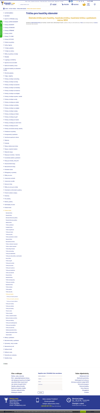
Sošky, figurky (8, 45)
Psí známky (8, 198)
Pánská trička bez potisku (11, 220)
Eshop (29, 1)
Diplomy (7, 140)
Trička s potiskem (10, 224)
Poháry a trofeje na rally (11, 99)
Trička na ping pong (10, 279)
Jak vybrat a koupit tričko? (18, 384)
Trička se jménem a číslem (11, 236)
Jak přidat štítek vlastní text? (19, 382)
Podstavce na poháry (10, 131)
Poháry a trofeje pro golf (11, 117)
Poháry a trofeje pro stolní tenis (13, 122)
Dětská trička (9, 222)
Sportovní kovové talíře (11, 62)
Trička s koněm (9, 313)
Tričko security (9, 291)
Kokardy (7, 143)
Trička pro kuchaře (10, 263)
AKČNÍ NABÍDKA (9, 13)
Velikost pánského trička (11, 330)
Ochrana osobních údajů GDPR (80, 382)
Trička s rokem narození (11, 246)
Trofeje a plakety (9, 48)
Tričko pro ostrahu (10, 306)
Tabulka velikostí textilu (18, 386)
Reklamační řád (84, 376)
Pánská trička (9, 215)
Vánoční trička (9, 239)
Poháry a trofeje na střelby (12, 105)
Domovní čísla (8, 184)
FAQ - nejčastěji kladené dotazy (20, 378)
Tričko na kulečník (10, 272)
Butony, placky (9, 201)
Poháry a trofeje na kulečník (12, 84)
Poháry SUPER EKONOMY (11, 21)
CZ (77, 1)
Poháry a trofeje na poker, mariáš (13, 96)
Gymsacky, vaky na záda (11, 343)
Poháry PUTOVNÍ (9, 39)
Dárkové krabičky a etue (11, 65)
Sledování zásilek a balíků (18, 388)
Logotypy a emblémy (10, 59)
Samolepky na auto (10, 204)
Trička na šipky (9, 287)
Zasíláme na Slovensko (35, 1)
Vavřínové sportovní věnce (12, 137)
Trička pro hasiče (21, 8)
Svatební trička (9, 227)
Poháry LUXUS (8, 33)
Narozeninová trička (10, 241)
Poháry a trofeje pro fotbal (12, 114)
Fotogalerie (85, 390)
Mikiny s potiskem (9, 337)
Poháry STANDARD (10, 27)
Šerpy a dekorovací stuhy (11, 146)
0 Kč (88, 4)
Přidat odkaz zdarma (43, 1)
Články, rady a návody (17, 376)
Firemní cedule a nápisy (11, 193)
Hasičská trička (9, 277)
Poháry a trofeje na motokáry (12, 87)
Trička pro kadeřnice (10, 270)
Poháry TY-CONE (9, 36)
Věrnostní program (83, 384)
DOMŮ (6, 8)
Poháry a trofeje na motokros (12, 90)
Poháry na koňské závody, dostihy (14, 128)
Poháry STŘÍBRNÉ (9, 30)
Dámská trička (9, 213)
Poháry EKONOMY (9, 24)
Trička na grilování (10, 229)
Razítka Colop (8, 358)
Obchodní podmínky (83, 378)
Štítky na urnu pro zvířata (11, 187)
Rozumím (83, 411)
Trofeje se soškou (9, 51)
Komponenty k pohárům (11, 134)
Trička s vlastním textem (11, 315)
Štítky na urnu (8, 175)
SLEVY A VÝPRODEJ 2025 (11, 19)
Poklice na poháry (9, 42)
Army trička (8, 258)
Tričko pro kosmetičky (11, 325)
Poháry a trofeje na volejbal (12, 108)
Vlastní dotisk (9, 334)
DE (81, 1)
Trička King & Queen (10, 248)
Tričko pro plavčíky (10, 327)
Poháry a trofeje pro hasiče (12, 119)
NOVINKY (7, 16)
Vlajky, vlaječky (9, 76)
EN (83, 1)
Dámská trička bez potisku (12, 217)
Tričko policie (9, 289)
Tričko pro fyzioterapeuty (11, 322)
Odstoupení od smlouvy (82, 380)
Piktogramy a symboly (10, 172)
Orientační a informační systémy (13, 190)
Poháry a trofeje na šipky (11, 111)
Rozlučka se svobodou (11, 355)
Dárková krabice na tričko (11, 318)
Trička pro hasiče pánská (12, 296)
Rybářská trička (9, 284)
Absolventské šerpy (10, 163)
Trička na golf (9, 260)
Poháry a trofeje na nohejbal (12, 93)
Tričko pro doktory (10, 320)
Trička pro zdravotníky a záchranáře (14, 256)
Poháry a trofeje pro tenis (11, 125)
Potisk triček (12, 8)
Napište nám (57, 1)
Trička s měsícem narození (11, 244)
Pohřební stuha (9, 169)
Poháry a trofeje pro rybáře (12, 102)
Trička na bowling (10, 251)
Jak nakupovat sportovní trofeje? (20, 380)
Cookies (86, 392)
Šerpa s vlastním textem (11, 149)
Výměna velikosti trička (18, 390)
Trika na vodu (9, 310)
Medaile (7, 57)
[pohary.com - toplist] (5, 363)
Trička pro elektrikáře (10, 253)
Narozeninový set (9, 346)
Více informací (76, 411)
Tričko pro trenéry (10, 308)
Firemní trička (9, 275)
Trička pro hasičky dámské (34, 8)
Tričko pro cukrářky (10, 282)
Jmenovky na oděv (10, 181)
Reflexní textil (8, 349)
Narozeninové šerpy (10, 166)
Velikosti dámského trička (11, 332)
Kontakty (61, 1)
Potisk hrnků (8, 207)
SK (79, 1)
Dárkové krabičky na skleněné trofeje (12, 69)
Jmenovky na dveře (10, 178)
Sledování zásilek (51, 1)
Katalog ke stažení (16, 392)
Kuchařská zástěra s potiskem (12, 157)
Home (26, 1)
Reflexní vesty (8, 352)
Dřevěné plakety (9, 73)
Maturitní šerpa (9, 152)
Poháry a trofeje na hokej (11, 81)
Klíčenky (7, 195)
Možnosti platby (84, 386)
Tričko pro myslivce (10, 267)
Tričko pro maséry (10, 303)
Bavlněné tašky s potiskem (12, 340)
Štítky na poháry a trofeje (11, 54)
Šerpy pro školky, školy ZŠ (12, 160)
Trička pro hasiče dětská (11, 301)
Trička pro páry (9, 234)
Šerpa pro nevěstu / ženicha (12, 155)
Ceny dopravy (85, 388)
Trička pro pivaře (9, 265)
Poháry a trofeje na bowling (12, 79)
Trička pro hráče (9, 232)
